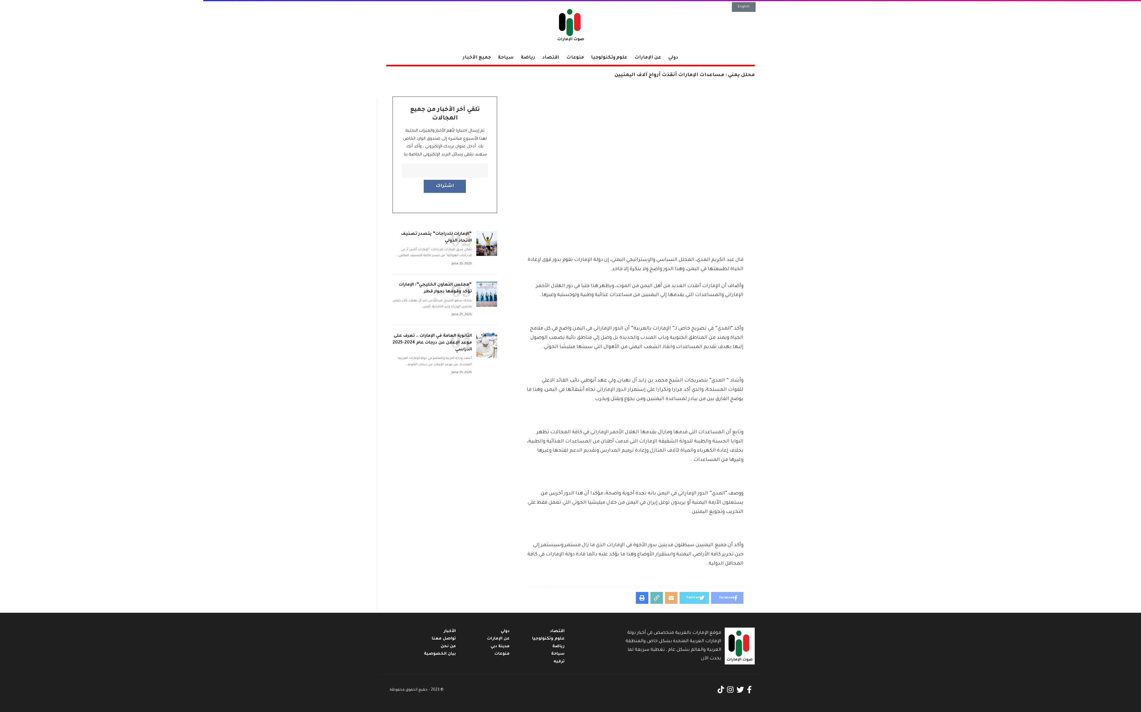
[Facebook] (749, 689)
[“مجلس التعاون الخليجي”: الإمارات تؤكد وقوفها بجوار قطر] (486, 294)
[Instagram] (730, 689)
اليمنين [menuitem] (700, 512)
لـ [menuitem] (676, 328)
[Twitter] (740, 689)
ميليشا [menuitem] (567, 347)
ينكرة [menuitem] (635, 269)
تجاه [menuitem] (590, 390)
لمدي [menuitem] (718, 493)
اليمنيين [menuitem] (650, 295)
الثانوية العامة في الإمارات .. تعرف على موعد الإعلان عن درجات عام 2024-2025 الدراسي (432, 343)
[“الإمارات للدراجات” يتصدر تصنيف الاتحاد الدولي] (486, 243)
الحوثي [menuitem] (551, 347)
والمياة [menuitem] (688, 450)
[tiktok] (721, 689)
